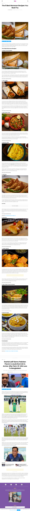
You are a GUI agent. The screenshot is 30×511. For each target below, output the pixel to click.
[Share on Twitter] (3, 41)
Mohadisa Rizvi (10, 9)
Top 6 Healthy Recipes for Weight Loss (10, 215)
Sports (4, 359)
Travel (4, 3)
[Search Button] (27, 1)
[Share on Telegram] (6, 41)
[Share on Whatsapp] (5, 41)
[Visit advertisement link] (15, 497)
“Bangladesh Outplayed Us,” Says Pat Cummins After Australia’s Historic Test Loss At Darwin (23, 465)
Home (2, 3)
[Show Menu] (2, 1)
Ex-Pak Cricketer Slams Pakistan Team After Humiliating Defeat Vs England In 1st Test (9, 465)
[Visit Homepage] (15, 1)
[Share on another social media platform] (10, 41)
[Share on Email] (9, 41)
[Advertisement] (15, 16)
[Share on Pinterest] (7, 41)
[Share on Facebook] (2, 41)
